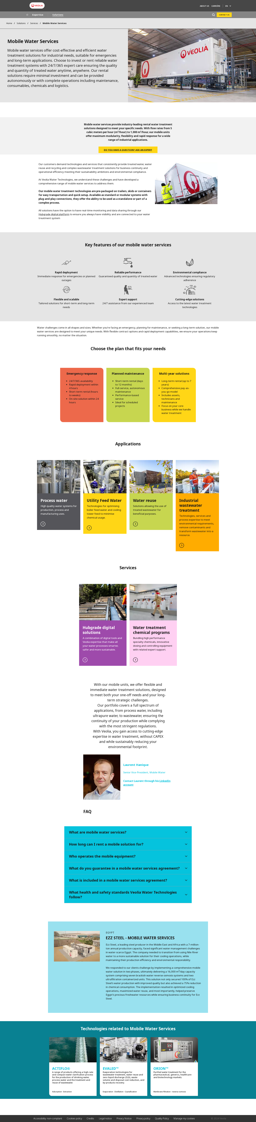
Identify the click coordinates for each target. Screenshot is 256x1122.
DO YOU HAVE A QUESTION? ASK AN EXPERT (128, 149)
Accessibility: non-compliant (47, 1118)
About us (204, 6)
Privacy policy (143, 1118)
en (226, 6)
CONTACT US (224, 15)
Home (9, 23)
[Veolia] (37, 5)
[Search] (213, 14)
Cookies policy (74, 1118)
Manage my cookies (184, 1118)
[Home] (27, 15)
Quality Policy (162, 1118)
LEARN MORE (151, 495)
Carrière (215, 6)
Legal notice (105, 1118)
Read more (58, 495)
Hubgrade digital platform (54, 214)
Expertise (37, 14)
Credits (90, 1118)
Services (34, 23)
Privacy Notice (124, 1118)
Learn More (105, 497)
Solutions (57, 14)
